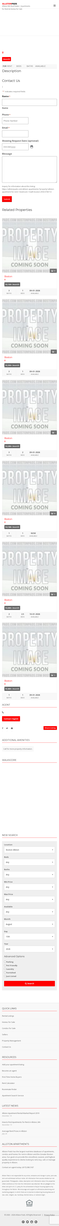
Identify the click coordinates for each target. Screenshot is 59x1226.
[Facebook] (23, 1221)
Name (5, 108)
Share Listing (50, 728)
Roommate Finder (9, 1089)
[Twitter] (27, 1221)
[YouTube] (31, 1221)
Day (6, 931)
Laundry (10, 969)
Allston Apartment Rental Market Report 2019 (20, 1113)
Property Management (11, 1040)
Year (6, 944)
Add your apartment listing (13, 1064)
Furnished (11, 972)
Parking (9, 962)
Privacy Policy (49, 1215)
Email (5, 127)
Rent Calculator (8, 1083)
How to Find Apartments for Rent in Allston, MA (21, 1122)
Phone (6, 114)
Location (8, 844)
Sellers (5, 1034)
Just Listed (11, 976)
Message (7, 153)
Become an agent (9, 1070)
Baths (7, 869)
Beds (6, 857)
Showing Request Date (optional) (20, 140)
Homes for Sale (8, 1022)
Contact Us (6, 1047)
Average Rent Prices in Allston (14, 1131)
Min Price (8, 882)
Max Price (8, 894)
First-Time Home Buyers (12, 1077)
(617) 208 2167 (28, 1167)
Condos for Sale (9, 1028)
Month (7, 919)
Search (30, 983)
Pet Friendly (11, 965)
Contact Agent (11, 718)
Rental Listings (8, 1016)
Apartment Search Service (13, 1095)
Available (8, 906)
